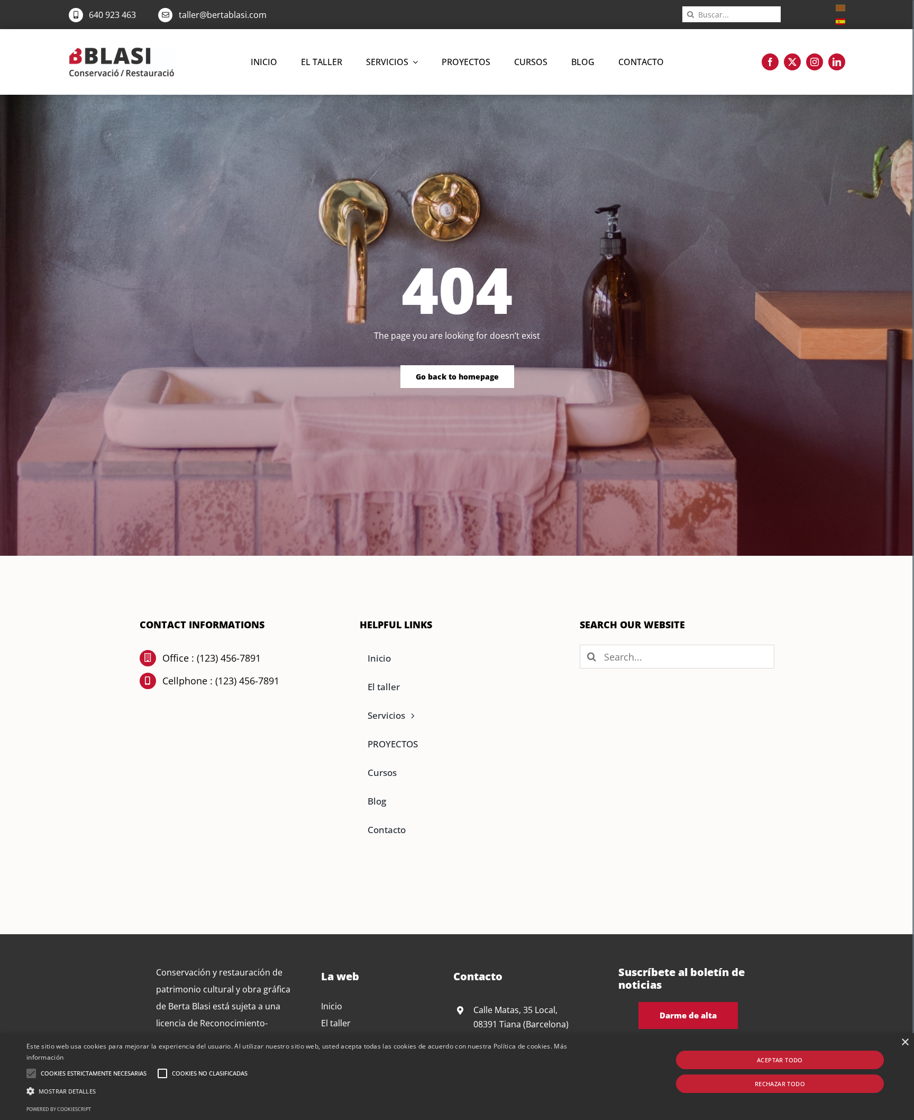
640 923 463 (112, 15)
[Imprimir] (122, 51)
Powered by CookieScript (58, 1109)
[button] (31, 1073)
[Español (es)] (840, 20)
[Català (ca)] (840, 7)
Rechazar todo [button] (780, 1084)
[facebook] (770, 61)
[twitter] (792, 61)
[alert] (457, 1076)
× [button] (905, 1042)
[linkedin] (836, 61)
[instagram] (814, 61)
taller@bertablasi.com (223, 15)
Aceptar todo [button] (780, 1060)
